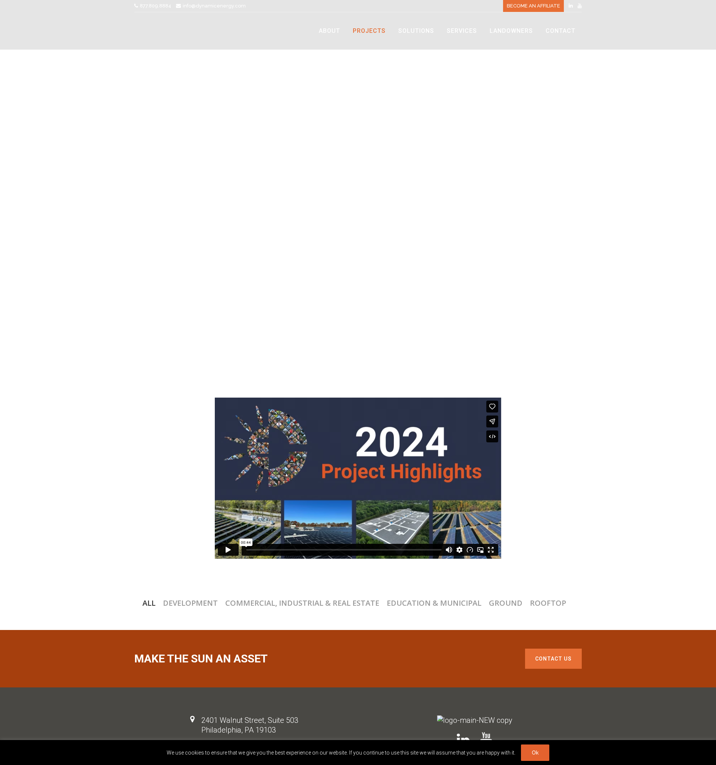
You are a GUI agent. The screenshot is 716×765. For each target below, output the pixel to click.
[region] (358, 752)
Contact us (553, 659)
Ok (535, 753)
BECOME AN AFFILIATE (533, 6)
